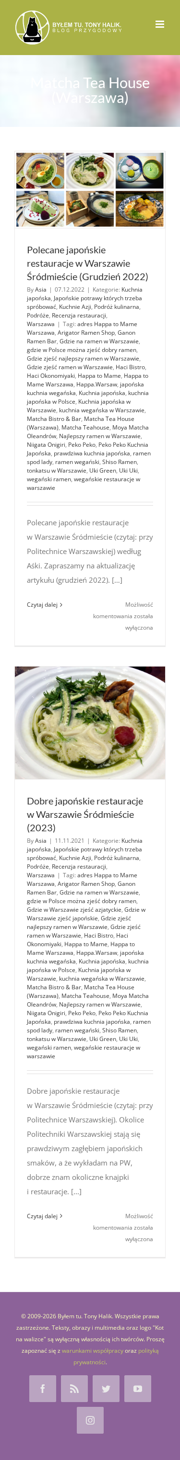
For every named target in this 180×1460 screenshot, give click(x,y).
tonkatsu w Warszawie (56, 470)
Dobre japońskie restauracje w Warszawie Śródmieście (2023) (85, 814)
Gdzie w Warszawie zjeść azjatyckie (74, 909)
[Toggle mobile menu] (161, 24)
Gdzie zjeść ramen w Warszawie (70, 367)
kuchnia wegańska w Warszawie (101, 410)
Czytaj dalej (42, 604)
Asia (41, 289)
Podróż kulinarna (116, 307)
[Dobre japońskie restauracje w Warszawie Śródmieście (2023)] (90, 723)
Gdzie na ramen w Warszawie (99, 341)
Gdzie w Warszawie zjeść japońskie (86, 913)
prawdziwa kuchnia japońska (92, 453)
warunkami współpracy (92, 1351)
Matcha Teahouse (85, 427)
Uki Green (102, 470)
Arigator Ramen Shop (86, 332)
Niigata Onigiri (46, 445)
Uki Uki (128, 470)
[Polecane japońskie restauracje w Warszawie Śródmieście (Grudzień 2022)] (90, 189)
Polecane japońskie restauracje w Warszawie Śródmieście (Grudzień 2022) (87, 263)
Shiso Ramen (119, 462)
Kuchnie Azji (75, 307)
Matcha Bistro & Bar (54, 419)
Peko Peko (82, 445)
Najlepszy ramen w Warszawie (100, 436)
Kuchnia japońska (102, 393)
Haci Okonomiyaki (51, 376)
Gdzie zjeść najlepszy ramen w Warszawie (83, 358)
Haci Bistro (130, 367)
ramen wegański (77, 462)
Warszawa (41, 324)
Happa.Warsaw (96, 384)
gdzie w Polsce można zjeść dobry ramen (81, 350)
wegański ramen (49, 479)
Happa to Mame (99, 376)
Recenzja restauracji (79, 315)
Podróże (38, 315)
